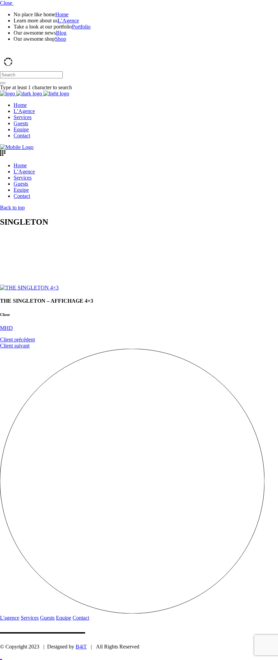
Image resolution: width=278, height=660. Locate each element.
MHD (6, 328)
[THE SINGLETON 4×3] (29, 287)
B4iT (81, 646)
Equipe (63, 618)
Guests (47, 618)
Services (30, 618)
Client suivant (14, 345)
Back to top (12, 207)
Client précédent (17, 339)
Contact (81, 618)
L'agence (9, 618)
